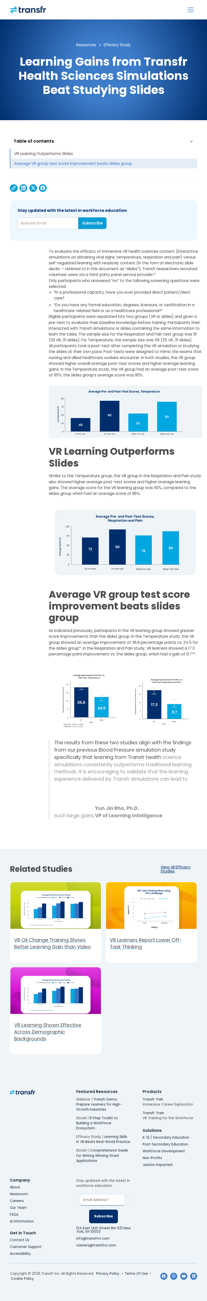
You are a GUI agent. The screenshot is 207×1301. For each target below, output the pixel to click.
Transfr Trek (153, 1099)
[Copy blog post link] (14, 188)
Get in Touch (23, 1233)
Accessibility (20, 1254)
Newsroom (19, 1194)
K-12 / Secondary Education (166, 1137)
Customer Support (26, 1247)
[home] (28, 10)
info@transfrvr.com (93, 1238)
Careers (17, 1201)
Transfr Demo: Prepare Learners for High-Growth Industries (99, 1104)
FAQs (14, 1214)
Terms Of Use (136, 1273)
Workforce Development (164, 1151)
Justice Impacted (157, 1165)
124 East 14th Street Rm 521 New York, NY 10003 (103, 1230)
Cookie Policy (22, 1278)
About (15, 1187)
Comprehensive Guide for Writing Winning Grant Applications (102, 1155)
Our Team (18, 1208)
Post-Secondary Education (165, 1144)
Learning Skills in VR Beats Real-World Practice (103, 1139)
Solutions (152, 1130)
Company (20, 1180)
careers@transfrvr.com (96, 1245)
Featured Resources (97, 1091)
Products (152, 1091)
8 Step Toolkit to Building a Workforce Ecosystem (97, 1123)
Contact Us (19, 1240)
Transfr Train (153, 1113)
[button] (191, 10)
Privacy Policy (107, 1273)
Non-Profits (152, 1158)
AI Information (22, 1221)
